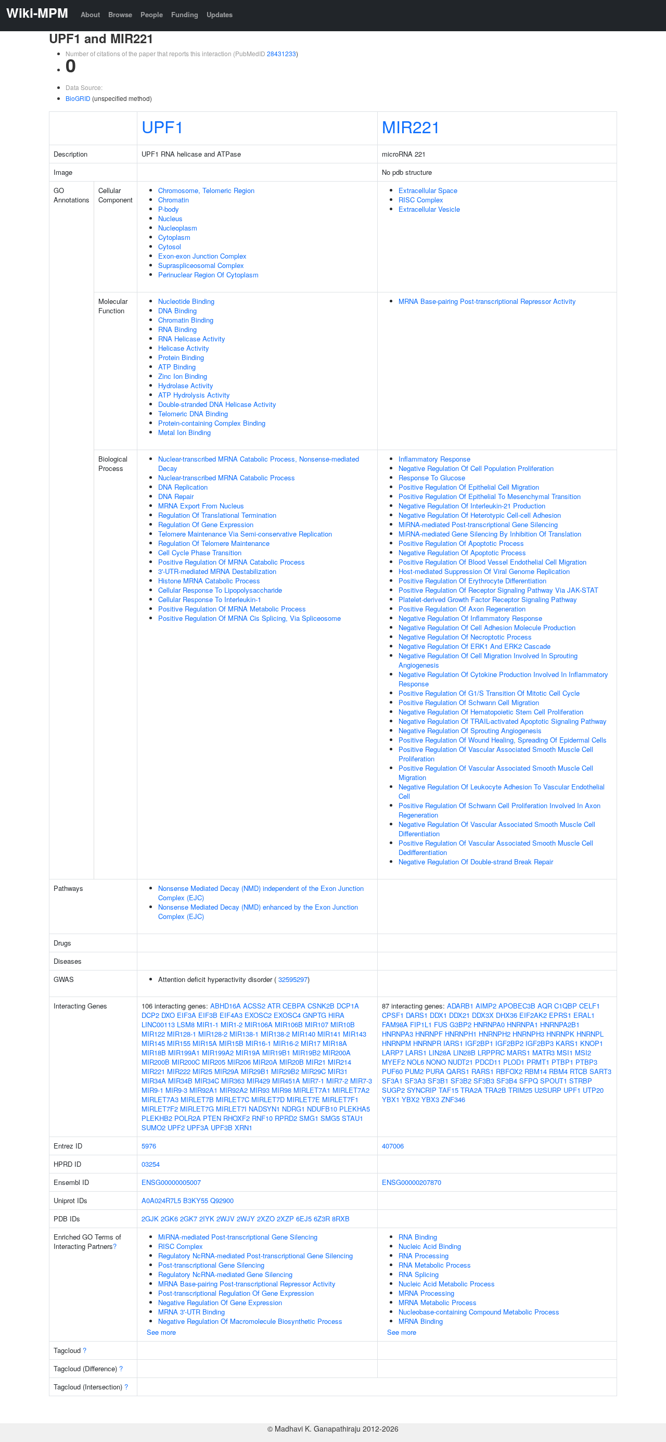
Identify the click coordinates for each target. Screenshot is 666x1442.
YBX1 (391, 1099)
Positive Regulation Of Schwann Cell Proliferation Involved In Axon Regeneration (499, 810)
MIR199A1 (184, 1052)
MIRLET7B (197, 1099)
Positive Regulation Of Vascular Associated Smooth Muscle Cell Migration (496, 772)
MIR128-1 (181, 1034)
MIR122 (153, 1034)
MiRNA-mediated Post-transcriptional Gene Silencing (478, 524)
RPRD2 (286, 1118)
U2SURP (547, 1090)
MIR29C (313, 1071)
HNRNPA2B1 (560, 1024)
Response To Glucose (432, 477)
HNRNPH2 (494, 1034)
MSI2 (583, 1052)
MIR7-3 (361, 1081)
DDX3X (483, 1015)
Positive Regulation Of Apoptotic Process (461, 543)
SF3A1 (392, 1081)
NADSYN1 (264, 1109)
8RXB (341, 1218)
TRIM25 (520, 1090)
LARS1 (416, 1052)
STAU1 (352, 1118)
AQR (544, 1006)
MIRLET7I (231, 1109)
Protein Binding (181, 357)
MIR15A (205, 1043)
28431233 (281, 53)
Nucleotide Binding (186, 301)
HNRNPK (560, 1034)
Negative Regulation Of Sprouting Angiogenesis (470, 730)
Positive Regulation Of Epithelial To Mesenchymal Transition (490, 496)
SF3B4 (506, 1081)
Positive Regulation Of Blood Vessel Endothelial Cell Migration (492, 562)
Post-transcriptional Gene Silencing (211, 1265)
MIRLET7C (232, 1099)
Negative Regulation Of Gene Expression (220, 1302)
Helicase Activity (183, 348)
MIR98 (281, 1090)
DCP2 (150, 1015)
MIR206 (239, 1062)
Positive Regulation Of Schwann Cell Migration (469, 702)
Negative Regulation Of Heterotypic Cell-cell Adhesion (480, 515)
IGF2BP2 (509, 1043)
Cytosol (169, 246)
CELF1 (589, 1006)
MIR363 (233, 1081)
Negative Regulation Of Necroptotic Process (465, 637)
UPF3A (198, 1127)
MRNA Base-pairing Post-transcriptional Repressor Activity (487, 301)
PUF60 (392, 1071)
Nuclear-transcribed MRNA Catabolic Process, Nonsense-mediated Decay (258, 463)
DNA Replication (183, 487)
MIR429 (258, 1081)
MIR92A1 (203, 1090)
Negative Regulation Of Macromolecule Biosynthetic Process (250, 1321)
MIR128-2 (212, 1034)
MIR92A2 (234, 1090)
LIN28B (464, 1052)
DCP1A (348, 1006)
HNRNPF (429, 1034)
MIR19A (248, 1052)
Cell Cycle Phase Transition (199, 552)
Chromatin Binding (185, 320)
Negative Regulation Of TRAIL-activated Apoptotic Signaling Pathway (503, 721)
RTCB (578, 1071)
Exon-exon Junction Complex (202, 256)
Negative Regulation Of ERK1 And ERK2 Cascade (474, 646)
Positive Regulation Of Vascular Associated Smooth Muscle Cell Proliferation (496, 753)
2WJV (225, 1218)
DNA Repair (176, 496)
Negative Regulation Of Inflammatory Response (470, 618)
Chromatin (173, 200)
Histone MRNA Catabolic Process (209, 580)
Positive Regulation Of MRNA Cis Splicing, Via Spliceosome (249, 618)
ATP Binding (177, 367)
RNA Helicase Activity (191, 338)
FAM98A (395, 1024)
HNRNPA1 (522, 1024)
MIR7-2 (337, 1081)
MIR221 (411, 126)
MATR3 (543, 1052)
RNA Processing (424, 1255)
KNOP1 (591, 1043)
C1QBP (565, 1006)
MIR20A (265, 1062)
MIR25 (202, 1071)
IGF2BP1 (479, 1043)
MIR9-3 (176, 1090)
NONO (436, 1062)
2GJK (150, 1218)
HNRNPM (396, 1043)
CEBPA (294, 1006)
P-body (168, 209)
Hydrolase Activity (185, 385)
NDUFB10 (322, 1109)
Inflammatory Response (434, 459)
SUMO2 (153, 1127)
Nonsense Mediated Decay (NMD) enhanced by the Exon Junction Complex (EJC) (258, 911)
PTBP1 (562, 1062)
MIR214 (339, 1062)
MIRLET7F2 (160, 1109)
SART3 (600, 1071)
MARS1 (518, 1052)
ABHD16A (225, 1006)
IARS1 (453, 1043)
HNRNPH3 (528, 1034)
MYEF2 (393, 1062)
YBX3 (430, 1099)
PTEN (212, 1118)
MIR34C (207, 1081)
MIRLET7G (197, 1109)
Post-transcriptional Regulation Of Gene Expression (236, 1293)
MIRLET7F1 (340, 1099)
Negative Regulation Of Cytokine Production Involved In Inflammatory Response (503, 678)
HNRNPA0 (489, 1024)
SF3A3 (415, 1081)
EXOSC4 (287, 1015)
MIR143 (354, 1034)
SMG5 (330, 1118)
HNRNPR (427, 1043)
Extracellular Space (428, 190)
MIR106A (259, 1024)
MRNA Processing (426, 1293)
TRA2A (471, 1090)
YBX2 (410, 1099)
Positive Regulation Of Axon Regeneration (462, 609)
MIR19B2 (306, 1052)
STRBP (580, 1081)
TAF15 (448, 1090)
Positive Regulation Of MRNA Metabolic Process (232, 609)
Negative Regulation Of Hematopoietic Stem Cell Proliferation (491, 712)
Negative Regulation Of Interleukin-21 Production (472, 506)
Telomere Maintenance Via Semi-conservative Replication (245, 534)
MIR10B (342, 1024)
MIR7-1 (313, 1081)
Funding (184, 14)
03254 (151, 1164)
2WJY (246, 1218)
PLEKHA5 (354, 1109)
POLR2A (187, 1118)
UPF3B (222, 1127)
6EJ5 (304, 1218)
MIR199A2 (218, 1052)
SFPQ (528, 1081)
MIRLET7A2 (350, 1090)
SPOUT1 (553, 1081)
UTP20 (593, 1090)
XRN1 (243, 1127)
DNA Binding (177, 310)
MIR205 (213, 1062)
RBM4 (558, 1071)
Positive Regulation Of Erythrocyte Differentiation (472, 580)
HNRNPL (590, 1034)
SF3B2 (461, 1081)
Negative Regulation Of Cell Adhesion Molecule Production (487, 627)
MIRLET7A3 (160, 1099)
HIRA (336, 1015)
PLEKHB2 (157, 1118)
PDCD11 (488, 1062)
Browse (120, 14)
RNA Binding (177, 329)
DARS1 (417, 1015)
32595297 (293, 979)
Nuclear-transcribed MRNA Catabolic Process (226, 477)
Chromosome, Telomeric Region (206, 190)
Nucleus (170, 218)
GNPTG (314, 1015)
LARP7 (392, 1052)
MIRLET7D (268, 1099)
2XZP (285, 1218)
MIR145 (153, 1043)
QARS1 (457, 1071)
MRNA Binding (421, 1321)
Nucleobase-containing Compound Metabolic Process (479, 1312)
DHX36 (506, 1015)
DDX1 (438, 1015)
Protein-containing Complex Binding (211, 423)
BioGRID (78, 98)
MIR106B (289, 1024)
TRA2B (495, 1090)
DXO (168, 1015)
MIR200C (186, 1062)
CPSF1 (393, 1015)
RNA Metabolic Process (435, 1265)
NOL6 (415, 1062)
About (90, 14)
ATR (273, 1006)
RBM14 (535, 1071)
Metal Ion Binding (184, 432)
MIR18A (335, 1043)
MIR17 (311, 1043)
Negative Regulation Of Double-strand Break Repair (476, 861)
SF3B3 (483, 1081)
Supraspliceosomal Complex (201, 265)
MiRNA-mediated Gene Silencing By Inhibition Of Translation (490, 534)
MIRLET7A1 (311, 1090)
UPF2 (176, 1127)
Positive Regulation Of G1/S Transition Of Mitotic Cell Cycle (489, 693)
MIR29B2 (285, 1071)
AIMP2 (486, 1006)
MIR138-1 (244, 1034)
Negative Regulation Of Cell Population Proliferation (476, 468)
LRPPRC (491, 1052)
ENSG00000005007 (171, 1182)
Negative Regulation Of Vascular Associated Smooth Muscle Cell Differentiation (497, 828)
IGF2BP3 (540, 1043)
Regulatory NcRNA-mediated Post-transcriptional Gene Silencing (255, 1255)
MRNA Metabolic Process (438, 1302)
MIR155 (178, 1043)
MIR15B (231, 1043)
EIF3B (207, 1015)
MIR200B (156, 1062)
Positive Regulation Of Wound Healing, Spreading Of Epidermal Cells (503, 740)
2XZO (266, 1218)
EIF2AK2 (533, 1015)
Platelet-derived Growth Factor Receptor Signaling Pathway (488, 599)
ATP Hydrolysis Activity (194, 395)
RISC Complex (421, 200)
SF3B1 (438, 1081)
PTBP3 (586, 1062)
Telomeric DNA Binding (193, 413)
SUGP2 (393, 1090)
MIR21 (316, 1062)
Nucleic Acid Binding (430, 1246)
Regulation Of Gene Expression (205, 524)
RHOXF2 (236, 1118)
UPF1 (163, 126)
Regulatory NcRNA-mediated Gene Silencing (225, 1274)
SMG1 (308, 1118)
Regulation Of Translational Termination (217, 515)
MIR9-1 (152, 1090)
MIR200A (337, 1052)
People (151, 14)
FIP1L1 (421, 1024)
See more (161, 1332)
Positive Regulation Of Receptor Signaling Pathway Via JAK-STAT (498, 590)
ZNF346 (453, 1099)
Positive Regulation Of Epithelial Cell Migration (469, 487)
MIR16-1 (258, 1043)
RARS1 (482, 1071)
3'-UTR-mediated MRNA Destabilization (217, 571)
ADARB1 (460, 1006)
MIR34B (180, 1081)
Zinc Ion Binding (182, 376)
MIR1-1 (208, 1024)
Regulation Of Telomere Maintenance (214, 543)
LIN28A (440, 1052)
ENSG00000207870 (411, 1182)
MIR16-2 (286, 1043)
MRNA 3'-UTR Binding (191, 1312)
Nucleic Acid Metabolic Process (447, 1283)
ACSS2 (254, 1006)
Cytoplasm (174, 237)
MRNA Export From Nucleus (201, 506)
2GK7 (188, 1218)
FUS (440, 1024)
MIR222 (178, 1071)
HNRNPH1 (461, 1034)
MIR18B (154, 1052)
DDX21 (459, 1015)
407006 (393, 1146)
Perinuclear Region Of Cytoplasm (208, 274)
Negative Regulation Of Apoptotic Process (462, 552)
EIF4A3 (231, 1015)
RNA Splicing (419, 1274)
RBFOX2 (509, 1071)
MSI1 (565, 1052)
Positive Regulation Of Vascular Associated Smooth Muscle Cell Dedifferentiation (496, 847)
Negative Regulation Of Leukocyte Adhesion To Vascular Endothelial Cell (502, 791)
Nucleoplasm (177, 228)
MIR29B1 (255, 1071)
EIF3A (186, 1015)
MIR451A (286, 1081)
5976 (149, 1146)
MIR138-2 (275, 1034)
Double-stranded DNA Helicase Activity (217, 404)
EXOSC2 (258, 1015)
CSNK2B (321, 1006)
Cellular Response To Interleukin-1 (209, 599)
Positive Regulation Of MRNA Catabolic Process (231, 562)
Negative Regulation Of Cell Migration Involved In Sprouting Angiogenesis (488, 660)
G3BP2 (460, 1024)
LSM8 (186, 1024)
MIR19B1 (276, 1052)
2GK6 (169, 1218)
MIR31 (338, 1071)
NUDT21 (460, 1062)
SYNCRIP (422, 1090)
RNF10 (262, 1118)
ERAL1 (584, 1015)
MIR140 (303, 1034)
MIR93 (260, 1090)
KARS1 (567, 1043)
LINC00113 (158, 1024)
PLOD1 (513, 1062)
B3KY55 (195, 1200)
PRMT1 (538, 1062)
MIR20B (291, 1062)
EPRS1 (560, 1015)
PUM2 (414, 1071)
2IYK (206, 1218)
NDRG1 (293, 1109)
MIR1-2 (231, 1024)
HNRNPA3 (397, 1034)
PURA (435, 1071)
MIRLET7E (303, 1099)
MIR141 (329, 1034)
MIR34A (154, 1081)
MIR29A (226, 1071)
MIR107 (316, 1024)
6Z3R (322, 1218)
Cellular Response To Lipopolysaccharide (220, 590)
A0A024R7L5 (161, 1200)
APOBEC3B (516, 1006)
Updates (220, 14)
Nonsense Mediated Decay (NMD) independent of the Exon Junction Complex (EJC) (261, 892)
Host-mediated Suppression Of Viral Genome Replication (484, 571)
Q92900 (222, 1200)
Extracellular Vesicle (429, 209)
